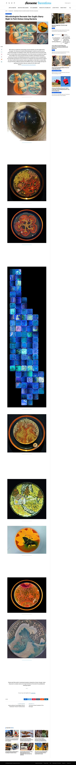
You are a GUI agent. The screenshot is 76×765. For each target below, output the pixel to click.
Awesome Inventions (38, 763)
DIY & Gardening (33, 7)
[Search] (70, 8)
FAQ (50, 763)
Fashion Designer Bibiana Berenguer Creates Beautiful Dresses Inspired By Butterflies (41, 739)
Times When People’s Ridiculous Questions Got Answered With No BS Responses (60, 47)
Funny (53, 28)
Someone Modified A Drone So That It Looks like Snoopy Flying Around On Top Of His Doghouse (60, 89)
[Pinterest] (2, 54)
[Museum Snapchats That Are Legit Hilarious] (61, 18)
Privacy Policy (46, 763)
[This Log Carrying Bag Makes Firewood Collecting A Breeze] (61, 61)
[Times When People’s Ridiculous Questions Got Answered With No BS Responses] (61, 39)
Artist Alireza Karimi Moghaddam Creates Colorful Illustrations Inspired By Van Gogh (41, 752)
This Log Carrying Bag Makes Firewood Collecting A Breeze (60, 68)
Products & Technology (45, 7)
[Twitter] (2, 52)
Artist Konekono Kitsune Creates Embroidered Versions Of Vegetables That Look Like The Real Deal (26, 753)
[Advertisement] (27, 152)
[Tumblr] (2, 57)
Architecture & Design (23, 7)
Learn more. (33, 692)
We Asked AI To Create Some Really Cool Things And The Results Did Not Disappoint (12, 739)
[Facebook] (2, 49)
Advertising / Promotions (57, 763)
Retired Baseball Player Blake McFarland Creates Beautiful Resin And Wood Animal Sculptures (26, 739)
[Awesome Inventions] (38, 3)
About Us (63, 763)
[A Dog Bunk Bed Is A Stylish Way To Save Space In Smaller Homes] (12, 746)
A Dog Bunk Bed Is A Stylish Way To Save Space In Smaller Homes (11, 752)
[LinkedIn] (2, 62)
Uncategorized (8, 13)
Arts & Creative (12, 7)
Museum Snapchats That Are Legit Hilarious (59, 26)
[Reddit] (2, 59)
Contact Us (69, 763)
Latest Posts (55, 7)
